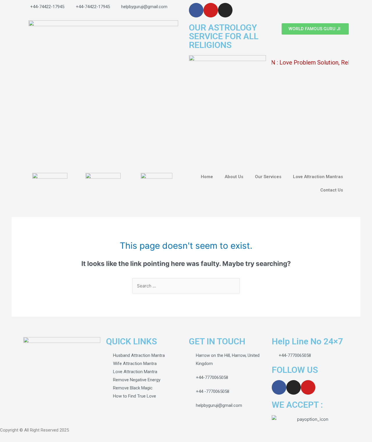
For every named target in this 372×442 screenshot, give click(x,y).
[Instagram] (225, 10)
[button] (315, 29)
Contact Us (331, 190)
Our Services (268, 176)
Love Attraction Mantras (318, 176)
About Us (234, 176)
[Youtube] (210, 10)
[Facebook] (196, 10)
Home (207, 176)
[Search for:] (186, 286)
